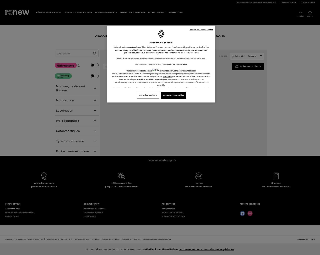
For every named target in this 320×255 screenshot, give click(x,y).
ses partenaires (133, 47)
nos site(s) (167, 76)
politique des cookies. (177, 64)
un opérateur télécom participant (152, 79)
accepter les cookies (173, 95)
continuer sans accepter (201, 30)
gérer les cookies (148, 95)
